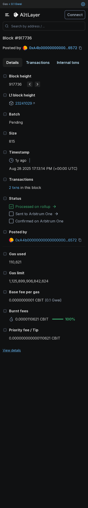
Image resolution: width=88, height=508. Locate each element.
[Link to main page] (27, 14)
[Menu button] (7, 14)
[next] (37, 84)
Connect (75, 14)
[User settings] (83, 4)
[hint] (5, 76)
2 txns (14, 187)
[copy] (81, 48)
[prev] (29, 84)
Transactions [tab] (38, 62)
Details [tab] (12, 62)
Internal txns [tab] (68, 62)
